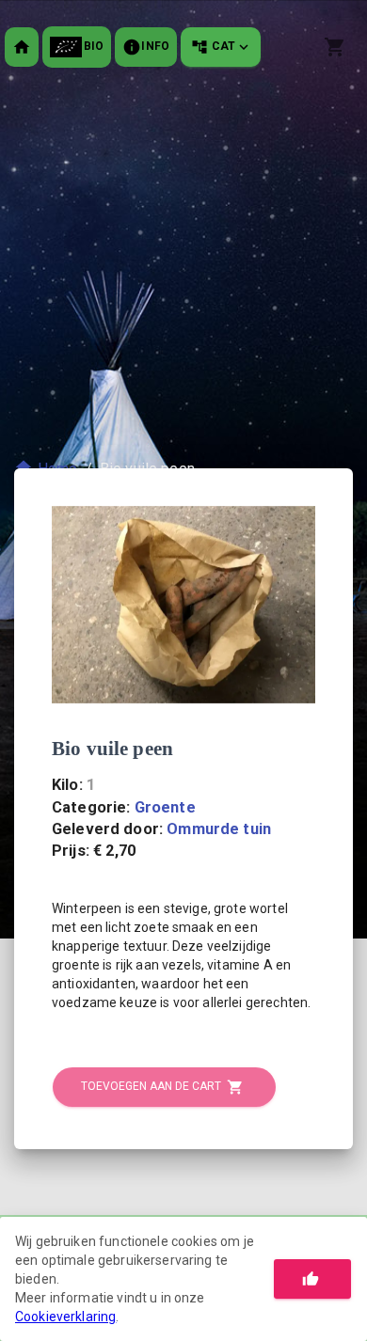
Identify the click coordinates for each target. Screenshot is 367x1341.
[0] (337, 47)
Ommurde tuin (219, 829)
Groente (165, 807)
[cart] (335, 47)
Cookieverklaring (65, 1316)
